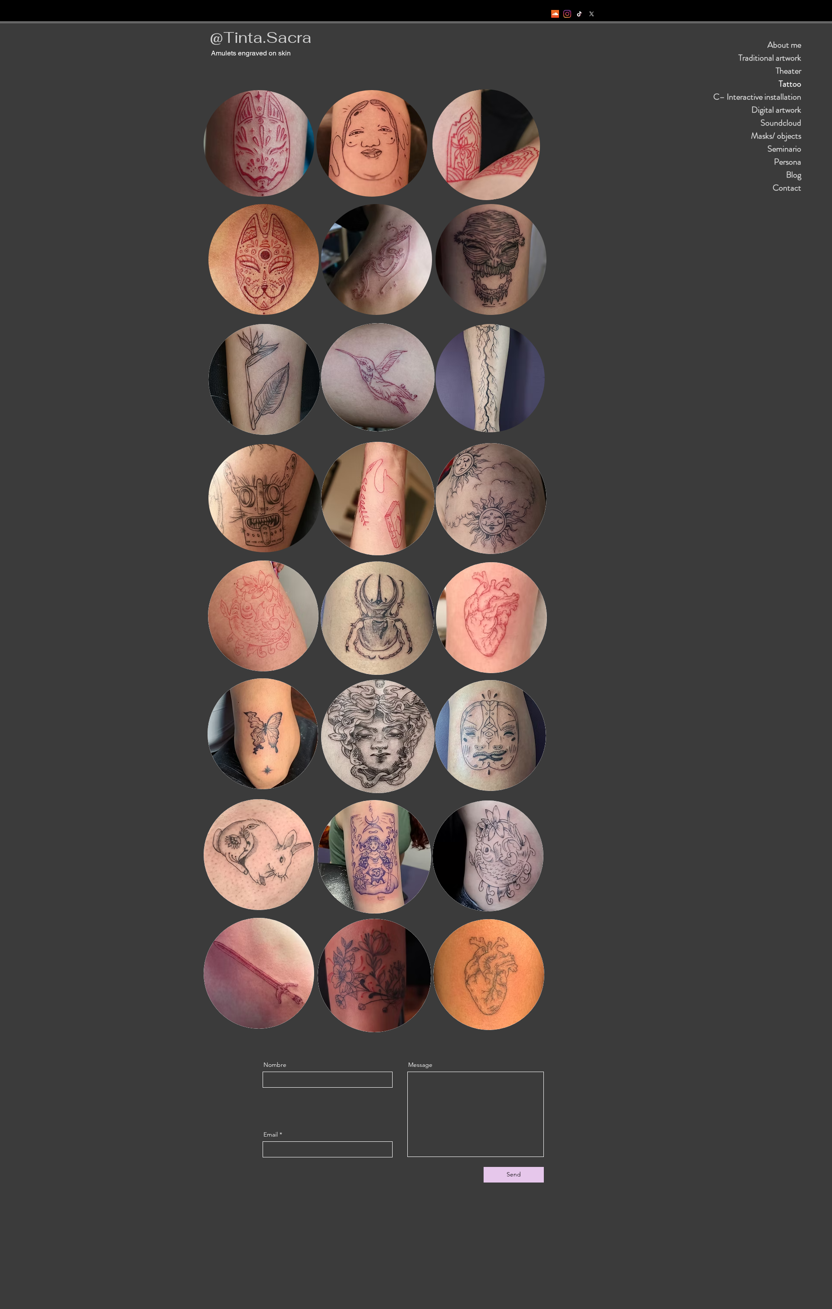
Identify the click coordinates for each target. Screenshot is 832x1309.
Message (420, 1065)
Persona (787, 162)
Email (270, 1134)
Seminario (784, 149)
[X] (591, 14)
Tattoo (790, 84)
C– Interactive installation (757, 97)
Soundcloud (780, 123)
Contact (787, 187)
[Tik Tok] (579, 14)
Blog (793, 174)
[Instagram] (567, 14)
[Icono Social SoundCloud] (555, 14)
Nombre (274, 1065)
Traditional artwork (769, 58)
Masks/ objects (776, 136)
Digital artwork (776, 110)
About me (784, 45)
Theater (788, 71)
